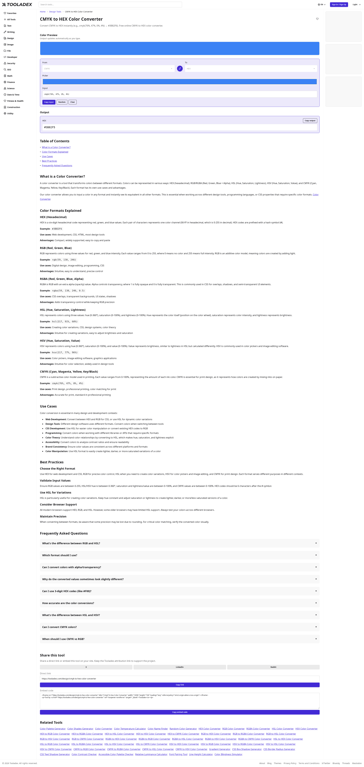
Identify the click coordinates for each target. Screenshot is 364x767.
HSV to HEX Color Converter (184, 744)
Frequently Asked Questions (57, 165)
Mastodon (357, 763)
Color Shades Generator (80, 728)
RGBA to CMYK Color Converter (255, 739)
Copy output (310, 120)
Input (45, 88)
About (262, 763)
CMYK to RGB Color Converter (90, 749)
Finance (11, 82)
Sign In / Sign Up (339, 4)
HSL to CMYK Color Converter (151, 744)
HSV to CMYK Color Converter (56, 749)
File (9, 50)
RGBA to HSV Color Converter (221, 739)
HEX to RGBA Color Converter (87, 733)
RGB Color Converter (233, 728)
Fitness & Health (15, 101)
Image (10, 44)
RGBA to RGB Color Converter (154, 739)
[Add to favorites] (317, 19)
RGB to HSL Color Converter (281, 733)
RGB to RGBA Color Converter (248, 733)
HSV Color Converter (306, 728)
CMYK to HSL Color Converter (158, 749)
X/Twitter (326, 763)
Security (11, 63)
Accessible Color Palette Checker (116, 754)
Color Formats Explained (55, 151)
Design (10, 38)
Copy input (49, 102)
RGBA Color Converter (258, 728)
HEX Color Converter (210, 728)
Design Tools (55, 11)
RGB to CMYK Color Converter (88, 739)
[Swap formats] (180, 68)
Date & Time (13, 94)
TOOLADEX (19, 4)
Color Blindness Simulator (228, 754)
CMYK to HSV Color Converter (191, 749)
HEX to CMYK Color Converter (183, 733)
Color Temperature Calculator (130, 728)
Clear (72, 102)
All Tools (11, 19)
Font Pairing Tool (178, 754)
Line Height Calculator (201, 754)
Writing (11, 32)
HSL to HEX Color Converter (288, 739)
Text (9, 25)
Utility (10, 113)
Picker (45, 75)
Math (9, 75)
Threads (346, 763)
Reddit (273, 667)
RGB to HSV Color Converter (55, 739)
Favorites (11, 13)
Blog (269, 763)
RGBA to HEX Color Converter (121, 739)
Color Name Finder (158, 728)
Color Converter (103, 728)
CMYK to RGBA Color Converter (124, 749)
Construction (13, 107)
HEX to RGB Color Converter (55, 733)
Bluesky (336, 763)
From (44, 62)
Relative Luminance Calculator (151, 754)
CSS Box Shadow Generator (247, 749)
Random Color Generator (183, 728)
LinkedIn (180, 667)
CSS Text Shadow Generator (55, 754)
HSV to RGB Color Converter (216, 744)
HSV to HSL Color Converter (281, 744)
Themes (277, 763)
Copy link (180, 685)
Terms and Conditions (309, 763)
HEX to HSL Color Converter (119, 733)
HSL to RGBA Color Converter (87, 744)
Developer (12, 57)
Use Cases (47, 156)
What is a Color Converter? (56, 147)
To (186, 62)
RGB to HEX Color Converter (216, 733)
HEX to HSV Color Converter (151, 733)
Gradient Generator (219, 749)
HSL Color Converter (283, 728)
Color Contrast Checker (84, 754)
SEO (9, 69)
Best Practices (49, 161)
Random (62, 102)
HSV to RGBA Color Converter (248, 744)
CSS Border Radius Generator (279, 749)
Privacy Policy (290, 763)
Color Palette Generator (53, 728)
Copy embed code (179, 712)
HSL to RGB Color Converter (55, 744)
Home (43, 11)
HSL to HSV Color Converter (119, 744)
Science (11, 88)
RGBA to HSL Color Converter (187, 739)
